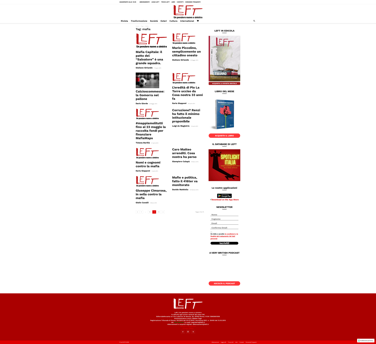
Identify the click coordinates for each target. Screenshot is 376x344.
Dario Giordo (142, 103)
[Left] (188, 11)
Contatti (180, 2)
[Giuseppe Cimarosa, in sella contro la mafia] (151, 181)
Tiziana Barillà (143, 143)
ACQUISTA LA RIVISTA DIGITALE (224, 83)
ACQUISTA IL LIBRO (224, 135)
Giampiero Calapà (181, 161)
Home (137, 26)
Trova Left (165, 2)
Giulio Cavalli (142, 202)
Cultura (173, 21)
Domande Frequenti (193, 2)
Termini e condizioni (188, 326)
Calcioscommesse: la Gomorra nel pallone (150, 95)
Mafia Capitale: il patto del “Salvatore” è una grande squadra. (149, 57)
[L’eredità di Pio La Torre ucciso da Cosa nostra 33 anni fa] (188, 78)
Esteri (164, 21)
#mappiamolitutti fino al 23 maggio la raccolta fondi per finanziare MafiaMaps (151, 130)
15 (158, 212)
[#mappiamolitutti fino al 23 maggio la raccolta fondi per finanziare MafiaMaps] (151, 114)
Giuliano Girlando (144, 68)
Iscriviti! (224, 243)
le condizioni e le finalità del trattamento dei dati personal (224, 236)
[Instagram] (188, 332)
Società (154, 21)
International (187, 21)
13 (149, 212)
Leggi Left (155, 2)
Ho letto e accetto (224, 236)
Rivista (124, 21)
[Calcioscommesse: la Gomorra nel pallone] (151, 80)
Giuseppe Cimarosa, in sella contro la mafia (151, 194)
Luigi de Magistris (180, 126)
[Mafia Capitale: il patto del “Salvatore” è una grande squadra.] (151, 41)
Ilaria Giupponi (179, 103)
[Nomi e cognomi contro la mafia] (151, 153)
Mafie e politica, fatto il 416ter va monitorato (185, 181)
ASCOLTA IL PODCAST (224, 283)
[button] (254, 21)
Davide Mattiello (180, 189)
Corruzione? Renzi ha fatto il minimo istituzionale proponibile (186, 115)
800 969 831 (179, 322)
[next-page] (163, 212)
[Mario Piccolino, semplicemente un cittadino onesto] (188, 39)
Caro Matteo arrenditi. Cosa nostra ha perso (184, 153)
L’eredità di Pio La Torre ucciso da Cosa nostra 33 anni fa (187, 93)
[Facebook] (183, 332)
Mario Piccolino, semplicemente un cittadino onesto (186, 51)
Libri (173, 2)
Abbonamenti (145, 2)
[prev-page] (137, 212)
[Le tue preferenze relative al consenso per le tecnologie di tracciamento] (365, 340)
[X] (193, 332)
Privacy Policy (188, 328)
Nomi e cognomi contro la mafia (148, 164)
